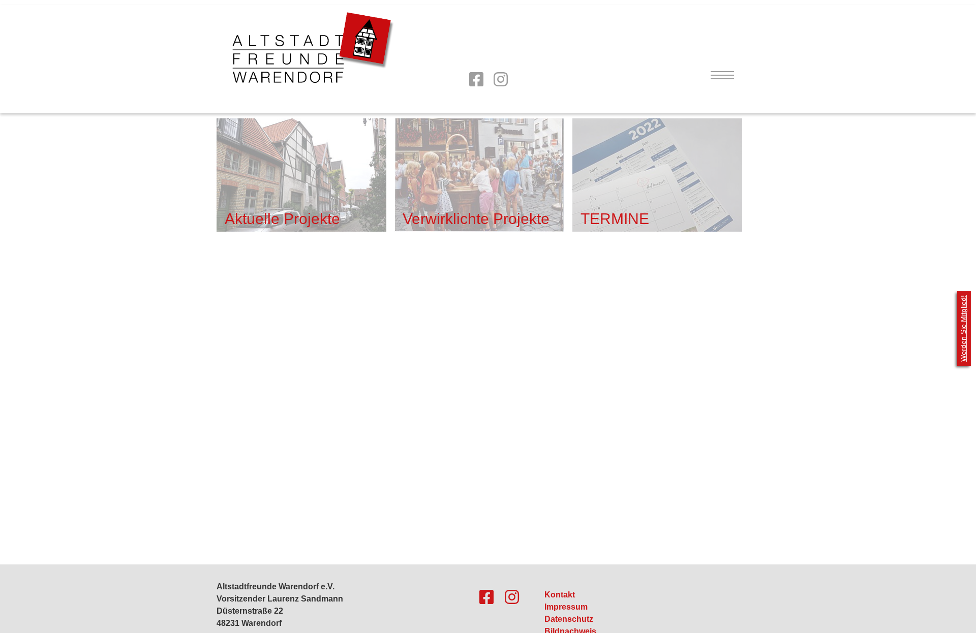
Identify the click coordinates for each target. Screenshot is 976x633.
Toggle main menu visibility (722, 75)
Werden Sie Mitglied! (963, 328)
